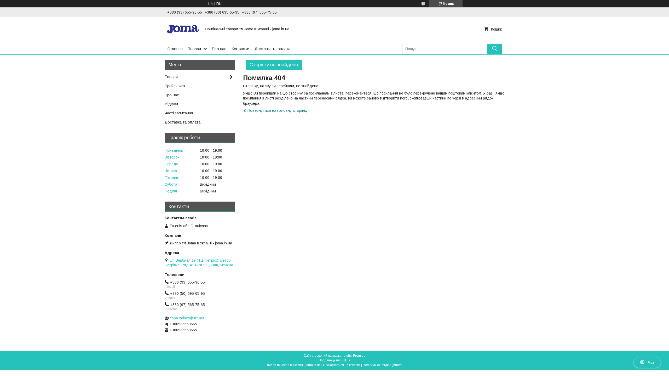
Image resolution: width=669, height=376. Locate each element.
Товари (194, 48)
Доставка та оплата (272, 48)
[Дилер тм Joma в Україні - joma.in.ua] (183, 29)
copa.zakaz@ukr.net (187, 318)
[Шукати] (494, 49)
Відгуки (171, 104)
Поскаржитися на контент (341, 365)
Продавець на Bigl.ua (334, 360)
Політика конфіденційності (382, 365)
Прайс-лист (175, 86)
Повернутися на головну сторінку (277, 110)
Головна (175, 48)
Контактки (240, 48)
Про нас (219, 48)
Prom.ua (359, 355)
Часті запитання (179, 113)
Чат (651, 362)
